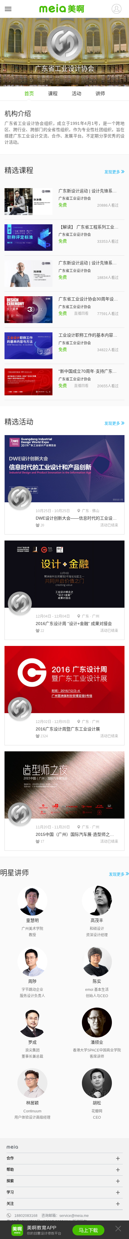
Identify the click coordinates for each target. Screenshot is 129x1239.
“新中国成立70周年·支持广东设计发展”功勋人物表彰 (88, 371)
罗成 (32, 1042)
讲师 (100, 93)
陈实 (97, 981)
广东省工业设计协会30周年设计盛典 (88, 299)
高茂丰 (97, 920)
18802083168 (26, 1216)
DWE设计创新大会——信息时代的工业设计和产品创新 (77, 518)
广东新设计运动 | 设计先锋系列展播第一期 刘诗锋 (88, 262)
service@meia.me (74, 1216)
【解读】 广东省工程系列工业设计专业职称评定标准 (88, 227)
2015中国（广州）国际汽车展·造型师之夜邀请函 (77, 834)
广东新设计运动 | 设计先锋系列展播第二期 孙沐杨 (88, 190)
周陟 (32, 981)
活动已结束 (109, 525)
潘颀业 (97, 1042)
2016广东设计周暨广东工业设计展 (68, 729)
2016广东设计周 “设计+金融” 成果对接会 (74, 623)
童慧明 (32, 920)
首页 (29, 93)
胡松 (97, 1102)
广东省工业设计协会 (74, 198)
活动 (76, 93)
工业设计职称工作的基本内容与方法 (88, 335)
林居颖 (32, 1102)
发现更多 (112, 172)
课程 (53, 93)
